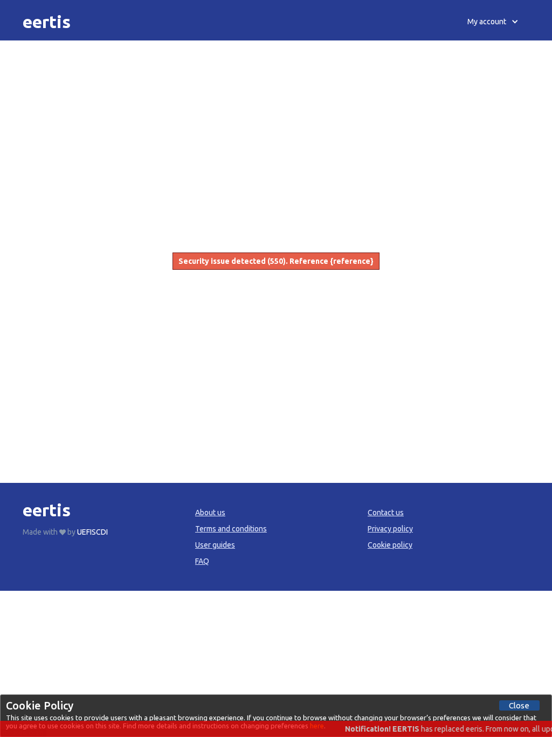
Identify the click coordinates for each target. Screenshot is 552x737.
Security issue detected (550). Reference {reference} (276, 261)
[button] (493, 21)
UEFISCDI (92, 532)
